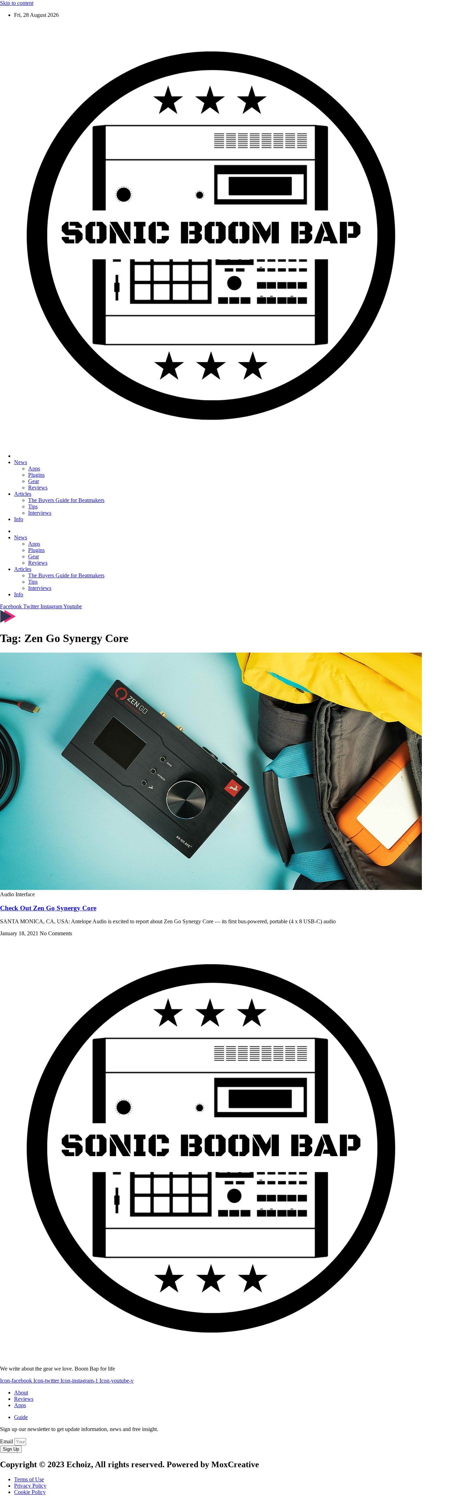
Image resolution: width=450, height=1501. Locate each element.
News (20, 462)
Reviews (37, 487)
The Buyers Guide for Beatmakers (66, 500)
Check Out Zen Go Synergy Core (48, 908)
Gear (33, 481)
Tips (33, 506)
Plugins (36, 475)
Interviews (39, 513)
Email (7, 1441)
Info (18, 519)
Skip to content (16, 3)
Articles (22, 494)
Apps (34, 469)
